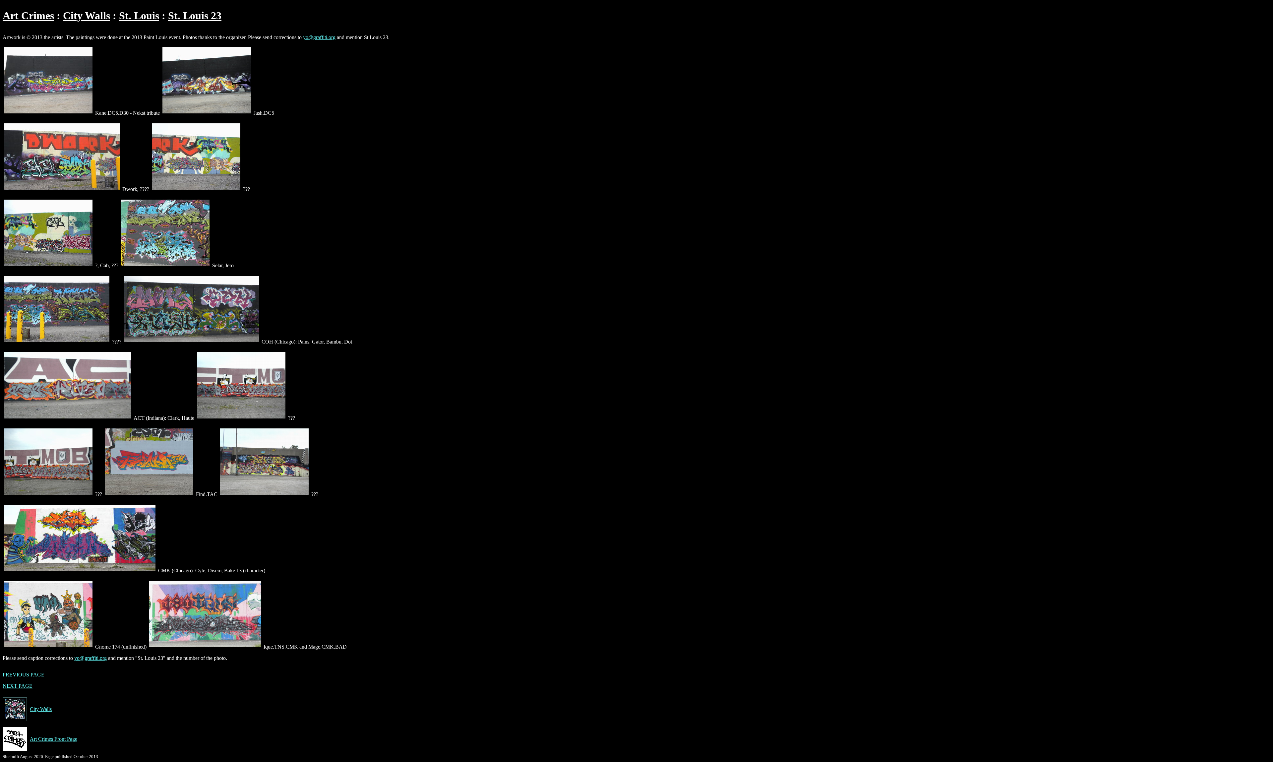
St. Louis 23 (194, 16)
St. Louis (139, 16)
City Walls (86, 16)
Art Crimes (28, 16)
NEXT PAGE (17, 686)
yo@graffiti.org (319, 37)
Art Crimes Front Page (53, 739)
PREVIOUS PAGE (23, 674)
